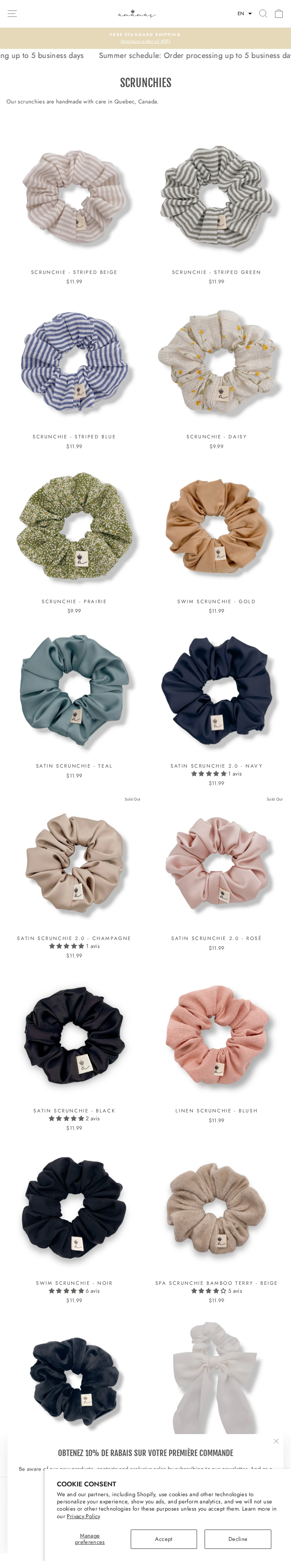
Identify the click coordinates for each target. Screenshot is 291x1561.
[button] (245, 14)
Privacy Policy (83, 1516)
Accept (163, 1539)
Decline (238, 1539)
